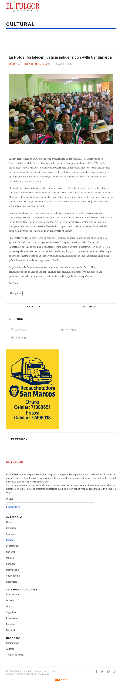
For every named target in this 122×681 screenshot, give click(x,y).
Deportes (10, 564)
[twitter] (102, 671)
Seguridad (11, 528)
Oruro (9, 522)
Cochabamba (13, 575)
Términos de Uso (14, 655)
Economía (11, 534)
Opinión (10, 558)
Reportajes (11, 582)
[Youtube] (108, 671)
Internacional (12, 570)
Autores (10, 649)
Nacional (10, 552)
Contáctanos (12, 643)
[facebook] (96, 671)
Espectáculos (13, 546)
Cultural (14, 64)
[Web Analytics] (61, 680)
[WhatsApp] (114, 671)
